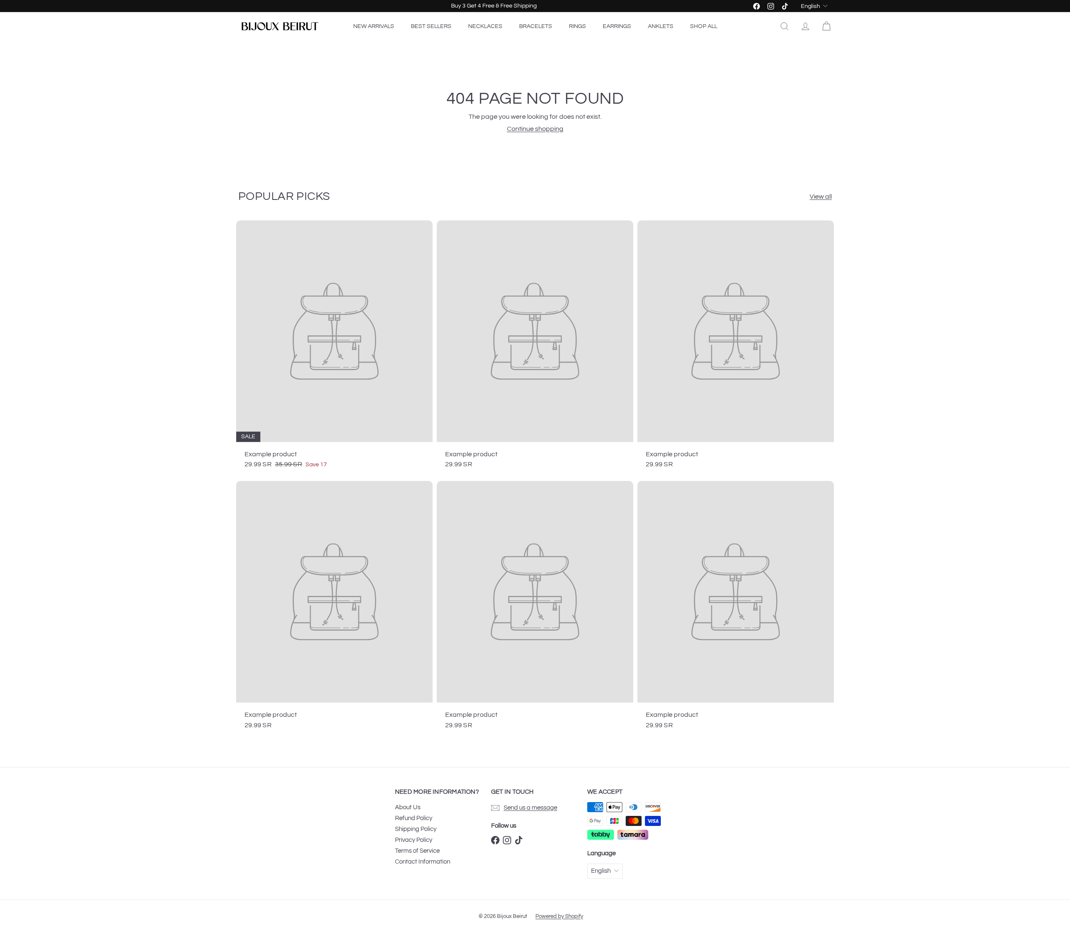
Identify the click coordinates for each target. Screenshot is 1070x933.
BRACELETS (535, 26)
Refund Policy (413, 818)
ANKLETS (660, 26)
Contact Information (422, 862)
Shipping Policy (415, 829)
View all (821, 196)
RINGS (577, 26)
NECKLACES (485, 26)
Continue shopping (535, 128)
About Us (407, 807)
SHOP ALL (703, 26)
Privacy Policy (413, 840)
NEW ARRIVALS (373, 26)
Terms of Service (417, 851)
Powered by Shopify (559, 916)
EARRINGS (617, 26)
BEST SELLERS (431, 26)
